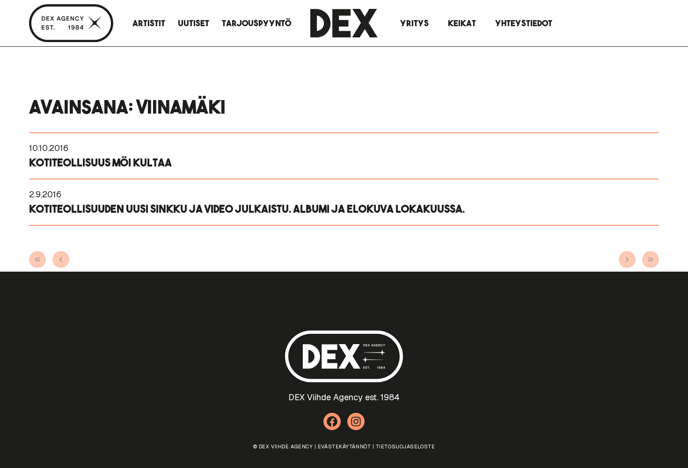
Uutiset (193, 23)
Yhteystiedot (523, 23)
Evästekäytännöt (344, 446)
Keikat (462, 23)
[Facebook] (332, 422)
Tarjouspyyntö (256, 23)
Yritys (414, 23)
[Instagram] (356, 422)
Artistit (148, 23)
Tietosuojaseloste (405, 446)
